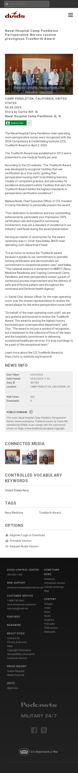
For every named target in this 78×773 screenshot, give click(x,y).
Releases (49, 579)
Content (50, 599)
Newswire (14, 625)
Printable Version (20, 540)
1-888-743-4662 (15, 600)
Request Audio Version (24, 546)
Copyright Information (19, 650)
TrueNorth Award (50, 512)
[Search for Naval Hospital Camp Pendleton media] (55, 116)
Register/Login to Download (27, 535)
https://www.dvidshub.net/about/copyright (41, 428)
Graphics (49, 620)
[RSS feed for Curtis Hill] (37, 111)
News (47, 612)
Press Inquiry (17, 666)
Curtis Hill (31, 87)
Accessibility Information (21, 654)
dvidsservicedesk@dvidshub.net (25, 587)
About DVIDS (16, 633)
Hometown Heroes (54, 583)
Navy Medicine (14, 512)
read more (46, 92)
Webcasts (49, 631)
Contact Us (13, 638)
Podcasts (49, 624)
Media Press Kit (15, 675)
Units (11, 683)
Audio (47, 616)
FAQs (10, 646)
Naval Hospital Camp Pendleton (29, 116)
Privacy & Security (17, 642)
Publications (51, 627)
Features (13, 616)
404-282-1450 (14, 574)
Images (48, 604)
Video (47, 608)
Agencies (12, 688)
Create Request (16, 671)
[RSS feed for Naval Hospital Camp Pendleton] (60, 116)
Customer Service (17, 658)
